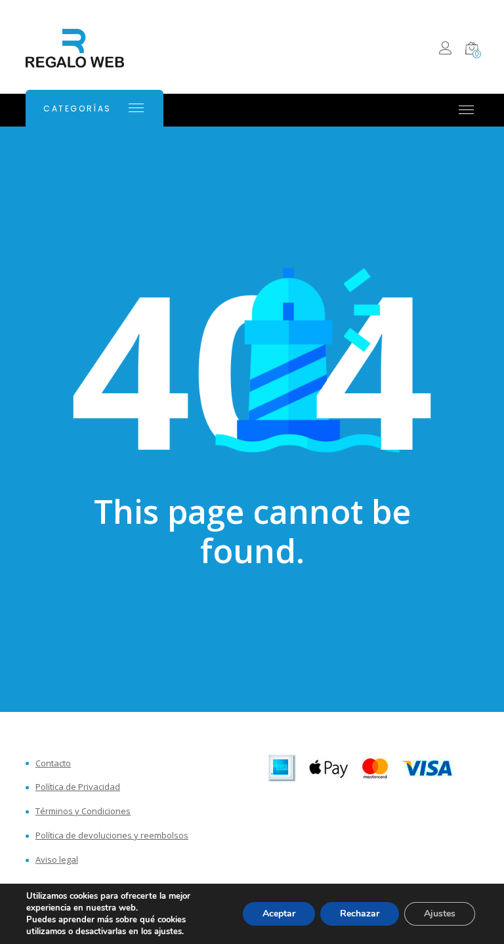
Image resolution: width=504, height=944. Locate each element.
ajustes (168, 931)
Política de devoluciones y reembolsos (111, 835)
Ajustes (439, 913)
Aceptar (278, 913)
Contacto (53, 763)
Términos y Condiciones (83, 811)
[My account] (445, 50)
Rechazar (359, 913)
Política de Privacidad (77, 787)
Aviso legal (56, 859)
